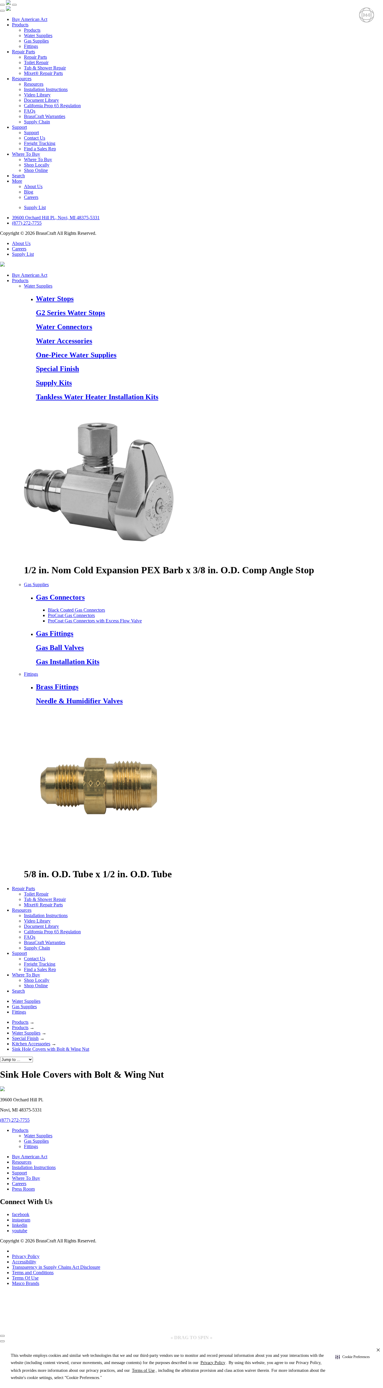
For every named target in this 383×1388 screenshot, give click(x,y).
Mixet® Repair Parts (43, 73)
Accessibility (24, 1261)
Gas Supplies (36, 40)
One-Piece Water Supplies (76, 355)
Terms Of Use (25, 1277)
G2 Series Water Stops (70, 313)
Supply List (35, 207)
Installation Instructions (46, 89)
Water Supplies (38, 35)
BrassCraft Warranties (44, 116)
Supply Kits (54, 383)
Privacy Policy (25, 1256)
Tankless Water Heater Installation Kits (97, 397)
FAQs (29, 111)
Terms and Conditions (33, 1272)
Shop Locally (36, 164)
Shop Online (36, 170)
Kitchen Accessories (31, 1043)
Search (18, 175)
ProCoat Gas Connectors (71, 615)
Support (19, 127)
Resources (21, 78)
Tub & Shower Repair (45, 67)
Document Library (41, 100)
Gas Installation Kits (67, 662)
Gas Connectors (60, 597)
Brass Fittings (57, 687)
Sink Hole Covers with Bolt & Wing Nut (50, 1049)
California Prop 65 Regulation (52, 105)
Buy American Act (29, 19)
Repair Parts (23, 51)
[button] (352, 1357)
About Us (33, 186)
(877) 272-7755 (27, 223)
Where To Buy (26, 154)
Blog (28, 191)
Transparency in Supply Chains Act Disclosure (56, 1267)
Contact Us (34, 137)
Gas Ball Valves (60, 647)
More (17, 181)
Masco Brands (25, 1283)
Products (20, 24)
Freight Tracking (39, 143)
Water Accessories (64, 341)
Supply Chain (37, 121)
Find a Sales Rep (40, 148)
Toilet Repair (36, 62)
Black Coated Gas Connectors (76, 610)
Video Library (37, 94)
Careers (31, 197)
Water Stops (55, 299)
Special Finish (57, 369)
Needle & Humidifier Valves (79, 701)
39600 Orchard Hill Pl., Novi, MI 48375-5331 (56, 217)
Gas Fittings (54, 633)
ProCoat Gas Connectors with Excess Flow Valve (95, 620)
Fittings (31, 46)
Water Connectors (64, 327)
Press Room (23, 1189)
